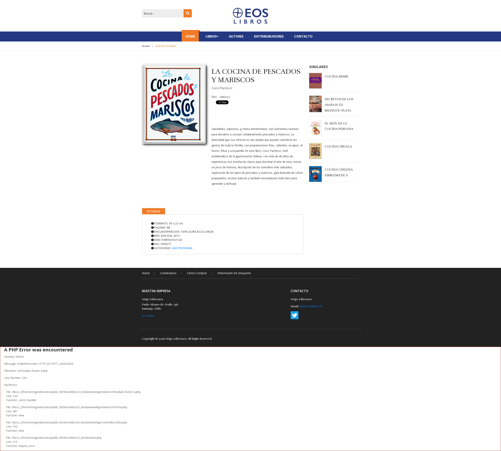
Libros (210, 36)
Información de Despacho (234, 273)
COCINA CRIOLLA (338, 147)
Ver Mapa (148, 315)
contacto (303, 36)
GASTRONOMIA (165, 46)
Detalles (153, 211)
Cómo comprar (197, 273)
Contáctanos (168, 273)
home (146, 273)
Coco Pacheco (222, 88)
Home (190, 36)
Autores (236, 36)
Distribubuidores (269, 36)
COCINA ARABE (336, 76)
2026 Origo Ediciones (173, 338)
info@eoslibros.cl (310, 306)
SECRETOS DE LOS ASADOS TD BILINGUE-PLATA (339, 105)
